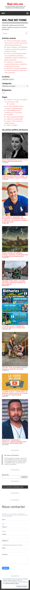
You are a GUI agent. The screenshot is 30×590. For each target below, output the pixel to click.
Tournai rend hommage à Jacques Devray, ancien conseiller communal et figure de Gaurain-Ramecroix (16, 43)
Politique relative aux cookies (12, 583)
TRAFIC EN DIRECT (12, 125)
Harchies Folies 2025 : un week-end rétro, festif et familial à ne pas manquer (13, 282)
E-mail (4, 534)
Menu (3, 13)
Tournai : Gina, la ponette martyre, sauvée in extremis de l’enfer (15, 368)
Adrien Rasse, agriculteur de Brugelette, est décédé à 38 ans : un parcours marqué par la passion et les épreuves (15, 219)
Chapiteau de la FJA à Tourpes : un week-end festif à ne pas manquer (14, 177)
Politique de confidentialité (15, 119)
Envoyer (5, 568)
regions (3, 92)
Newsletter (10, 114)
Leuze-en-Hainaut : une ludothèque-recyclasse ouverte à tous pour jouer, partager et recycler (16, 49)
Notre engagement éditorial (15, 117)
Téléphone (5, 540)
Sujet (4, 548)
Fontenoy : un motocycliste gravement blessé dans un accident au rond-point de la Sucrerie (16, 64)
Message (5, 554)
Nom (4, 519)
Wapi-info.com (15, 4)
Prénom (4, 527)
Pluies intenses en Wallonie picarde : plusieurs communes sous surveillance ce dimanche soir (15, 254)
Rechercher (5, 475)
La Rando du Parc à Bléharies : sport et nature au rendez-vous (13, 327)
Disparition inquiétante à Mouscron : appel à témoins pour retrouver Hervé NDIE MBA (14, 441)
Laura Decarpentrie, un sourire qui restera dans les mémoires (15, 160)
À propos (12, 104)
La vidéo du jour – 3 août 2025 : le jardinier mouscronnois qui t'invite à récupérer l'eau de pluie (15, 393)
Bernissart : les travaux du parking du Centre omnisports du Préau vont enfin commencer (16, 70)
